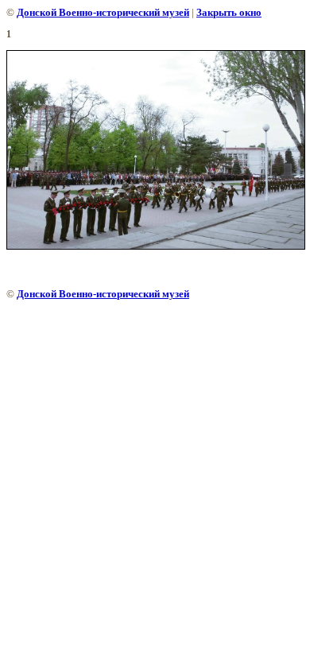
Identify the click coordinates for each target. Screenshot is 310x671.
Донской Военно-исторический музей (103, 12)
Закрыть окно (229, 12)
